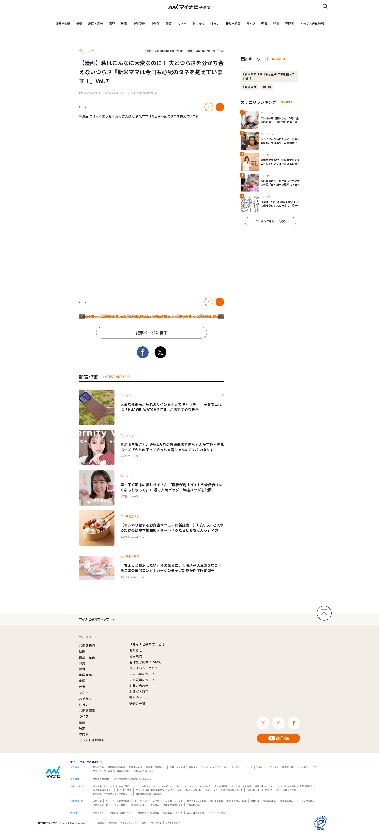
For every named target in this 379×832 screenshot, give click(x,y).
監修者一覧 (137, 703)
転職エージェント (174, 800)
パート (249, 767)
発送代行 (142, 812)
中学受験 (139, 23)
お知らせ (135, 650)
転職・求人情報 (177, 767)
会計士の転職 (216, 800)
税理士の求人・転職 (237, 800)
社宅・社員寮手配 (195, 812)
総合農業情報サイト (103, 790)
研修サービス (99, 812)
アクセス (113, 823)
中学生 (155, 23)
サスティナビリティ (129, 823)
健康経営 (154, 812)
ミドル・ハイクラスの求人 (214, 767)
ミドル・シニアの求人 (267, 767)
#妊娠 (154, 93)
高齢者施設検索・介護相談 (149, 794)
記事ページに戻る (151, 333)
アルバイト (236, 767)
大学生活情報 (220, 786)
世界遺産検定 (305, 786)
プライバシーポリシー (145, 668)
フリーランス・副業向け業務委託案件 (111, 771)
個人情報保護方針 (173, 823)
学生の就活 (98, 767)
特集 (276, 23)
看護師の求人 (286, 800)
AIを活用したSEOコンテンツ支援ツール (112, 794)
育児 (112, 23)
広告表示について (142, 679)
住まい (215, 23)
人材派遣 (97, 800)
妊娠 (79, 23)
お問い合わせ (139, 685)
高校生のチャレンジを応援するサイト (160, 786)
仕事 (169, 23)
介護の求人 (153, 804)
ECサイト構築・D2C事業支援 (150, 790)
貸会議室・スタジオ (173, 812)
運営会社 (135, 697)
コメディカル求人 (305, 800)
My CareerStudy (193, 790)
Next (221, 317)
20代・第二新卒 (141, 800)
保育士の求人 (120, 804)
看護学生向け (135, 767)
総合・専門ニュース (128, 786)
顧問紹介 (254, 800)
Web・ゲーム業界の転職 (117, 800)
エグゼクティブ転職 (196, 800)
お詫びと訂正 (139, 691)
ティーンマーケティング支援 (196, 786)
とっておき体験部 (312, 23)
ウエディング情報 (287, 786)
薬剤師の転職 (269, 800)
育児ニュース (130, 456)
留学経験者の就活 (116, 767)
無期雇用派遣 (137, 804)
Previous (82, 317)
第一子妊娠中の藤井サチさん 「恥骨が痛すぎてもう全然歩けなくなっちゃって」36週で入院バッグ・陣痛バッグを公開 (171, 487)
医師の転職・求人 (101, 804)
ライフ (250, 23)
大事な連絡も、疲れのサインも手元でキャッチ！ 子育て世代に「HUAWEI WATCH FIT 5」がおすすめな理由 (171, 407)
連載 (264, 23)
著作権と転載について (145, 662)
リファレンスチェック (219, 812)
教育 (124, 23)
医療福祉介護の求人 (143, 771)
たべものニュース (133, 536)
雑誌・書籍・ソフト (264, 786)
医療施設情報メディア (232, 790)
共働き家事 (232, 23)
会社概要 (101, 823)
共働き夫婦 (62, 23)
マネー (182, 23)
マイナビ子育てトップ (94, 619)
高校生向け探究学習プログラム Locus (132, 778)
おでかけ (198, 23)
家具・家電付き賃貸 (286, 790)
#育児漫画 (143, 93)
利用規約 (135, 656)
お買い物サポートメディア (259, 790)
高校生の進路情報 (101, 778)
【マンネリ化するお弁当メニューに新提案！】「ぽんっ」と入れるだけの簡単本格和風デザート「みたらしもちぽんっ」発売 (172, 527)
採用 (144, 823)
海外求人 (193, 767)
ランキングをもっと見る (270, 221)
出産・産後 (95, 23)
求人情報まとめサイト (104, 786)
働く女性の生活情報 (241, 786)
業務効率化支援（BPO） (122, 812)
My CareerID (211, 790)
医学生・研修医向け (156, 767)
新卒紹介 (157, 800)
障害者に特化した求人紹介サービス (299, 767)
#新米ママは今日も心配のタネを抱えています (107, 93)
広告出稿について (142, 673)
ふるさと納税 (174, 790)
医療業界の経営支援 (173, 804)
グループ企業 (156, 823)
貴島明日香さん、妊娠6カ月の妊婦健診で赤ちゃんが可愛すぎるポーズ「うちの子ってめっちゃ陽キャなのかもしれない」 (172, 447)
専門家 (289, 23)
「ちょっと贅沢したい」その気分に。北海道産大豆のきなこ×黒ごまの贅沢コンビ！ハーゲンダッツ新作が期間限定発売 (171, 568)
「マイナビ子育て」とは (147, 644)
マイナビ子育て (124, 790)
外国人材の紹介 (194, 804)
